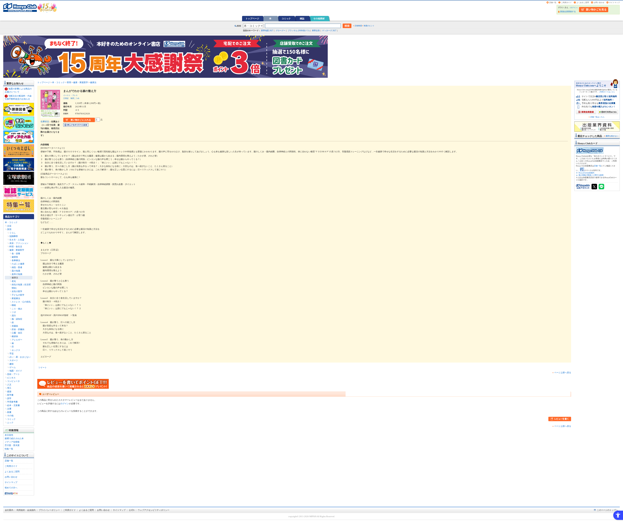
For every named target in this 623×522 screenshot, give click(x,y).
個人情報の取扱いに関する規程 (591, 175)
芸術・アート (13, 374)
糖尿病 (15, 336)
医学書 (10, 395)
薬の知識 (16, 271)
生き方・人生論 (16, 240)
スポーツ (13, 360)
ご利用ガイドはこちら (607, 92)
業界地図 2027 (267, 30)
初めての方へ (11, 487)
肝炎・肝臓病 (18, 329)
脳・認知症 (17, 319)
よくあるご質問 (582, 2)
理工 (9, 388)
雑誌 (302, 18)
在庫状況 (45, 121)
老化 (14, 281)
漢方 (14, 315)
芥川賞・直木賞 (12, 445)
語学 (9, 398)
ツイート (42, 367)
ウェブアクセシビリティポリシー (153, 510)
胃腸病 (15, 326)
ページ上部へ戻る (562, 372)
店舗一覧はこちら (597, 117)
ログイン (573, 7)
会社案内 (9, 510)
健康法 (15, 277)
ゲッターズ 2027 (329, 30)
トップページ (252, 18)
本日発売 (9, 435)
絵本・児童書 (13, 405)
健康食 (15, 257)
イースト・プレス (70, 95)
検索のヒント (369, 26)
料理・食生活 (15, 246)
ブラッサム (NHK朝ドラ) (299, 30)
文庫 (9, 409)
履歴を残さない (612, 136)
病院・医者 (17, 267)
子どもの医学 (18, 295)
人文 (9, 384)
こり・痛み (17, 309)
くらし (12, 233)
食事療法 (16, 260)
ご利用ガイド (566, 2)
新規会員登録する (568, 11)
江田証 (66, 98)
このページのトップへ (607, 510)
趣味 (11, 364)
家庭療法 (16, 298)
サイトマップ (614, 2)
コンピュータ (13, 381)
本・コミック (11, 222)
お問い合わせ (599, 2)
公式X (131, 510)
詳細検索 (358, 26)
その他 (10, 415)
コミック (286, 18)
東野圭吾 (316, 30)
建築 (9, 391)
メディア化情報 (12, 442)
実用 (9, 229)
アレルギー (17, 340)
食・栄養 (16, 253)
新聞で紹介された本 (14, 438)
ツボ (14, 312)
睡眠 (14, 305)
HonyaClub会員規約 (586, 173)
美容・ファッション (18, 243)
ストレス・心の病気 (21, 302)
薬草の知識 (17, 274)
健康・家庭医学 (16, 250)
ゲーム (12, 367)
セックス (16, 350)
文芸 (9, 226)
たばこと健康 (18, 264)
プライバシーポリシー (49, 510)
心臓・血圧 (17, 333)
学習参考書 (12, 402)
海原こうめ (74, 98)
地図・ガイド (15, 371)
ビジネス (11, 378)
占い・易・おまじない (20, 357)
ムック (10, 422)
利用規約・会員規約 (26, 510)
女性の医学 (17, 291)
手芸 (11, 353)
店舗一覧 (552, 2)
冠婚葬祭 (13, 236)
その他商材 (319, 18)
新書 (9, 412)
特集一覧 (9, 449)
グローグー (280, 30)
